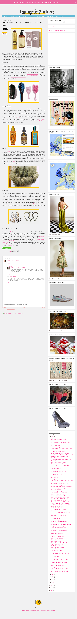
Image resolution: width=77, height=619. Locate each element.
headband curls (30, 203)
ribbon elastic (5, 242)
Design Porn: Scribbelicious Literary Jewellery (60, 469)
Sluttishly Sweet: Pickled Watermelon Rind (59, 479)
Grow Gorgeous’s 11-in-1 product (18, 77)
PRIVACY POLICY (45, 610)
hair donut (16, 231)
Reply (8, 263)
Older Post (43, 307)
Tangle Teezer (19, 117)
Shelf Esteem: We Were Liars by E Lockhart (59, 559)
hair (17, 252)
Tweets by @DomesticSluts (54, 26)
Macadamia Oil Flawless (32, 74)
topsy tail (9, 231)
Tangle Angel (42, 120)
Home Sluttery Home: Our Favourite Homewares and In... (62, 454)
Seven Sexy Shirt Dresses (56, 541)
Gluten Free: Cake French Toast (57, 547)
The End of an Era (54, 460)
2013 (52, 584)
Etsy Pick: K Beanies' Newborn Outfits (58, 500)
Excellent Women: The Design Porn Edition (59, 456)
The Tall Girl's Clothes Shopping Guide (58, 439)
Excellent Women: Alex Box (56, 545)
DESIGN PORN (40, 16)
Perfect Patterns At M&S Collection (58, 565)
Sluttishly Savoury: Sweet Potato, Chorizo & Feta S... (61, 509)
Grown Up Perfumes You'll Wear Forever (59, 568)
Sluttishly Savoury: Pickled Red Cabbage (59, 471)
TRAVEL (32, 16)
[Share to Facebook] (16, 251)
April (53, 577)
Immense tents (54, 548)
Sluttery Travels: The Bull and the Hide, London (60, 512)
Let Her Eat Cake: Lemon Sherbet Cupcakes (60, 497)
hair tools (20, 252)
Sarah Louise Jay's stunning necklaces (58, 491)
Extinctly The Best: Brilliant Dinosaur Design (60, 530)
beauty (6, 252)
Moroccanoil (7, 151)
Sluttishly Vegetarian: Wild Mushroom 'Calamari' (60, 542)
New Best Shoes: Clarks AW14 (57, 507)
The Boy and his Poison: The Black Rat (58, 462)
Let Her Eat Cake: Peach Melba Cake (58, 527)
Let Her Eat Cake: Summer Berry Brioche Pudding (61, 553)
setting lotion (15, 201)
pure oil (13, 161)
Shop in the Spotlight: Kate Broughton (58, 488)
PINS (57, 16)
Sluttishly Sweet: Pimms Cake (57, 539)
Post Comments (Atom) (11, 309)
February (53, 580)
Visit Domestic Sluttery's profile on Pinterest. (58, 30)
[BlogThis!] (13, 251)
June (53, 574)
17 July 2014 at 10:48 (21, 267)
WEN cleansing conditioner (32, 75)
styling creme (8, 201)
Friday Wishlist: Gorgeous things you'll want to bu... (61, 463)
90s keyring (10, 245)
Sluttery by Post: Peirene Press (57, 482)
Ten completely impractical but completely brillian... (61, 573)
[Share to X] (15, 251)
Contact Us (46, 607)
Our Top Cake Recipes (55, 445)
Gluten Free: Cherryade (56, 489)
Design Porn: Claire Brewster (57, 538)
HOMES (6, 16)
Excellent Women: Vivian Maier (57, 474)
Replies (10, 266)
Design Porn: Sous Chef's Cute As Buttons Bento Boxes (62, 480)
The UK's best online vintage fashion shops (59, 515)
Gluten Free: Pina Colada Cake (57, 518)
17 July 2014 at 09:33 (15, 260)
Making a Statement (55, 556)
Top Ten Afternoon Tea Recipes (57, 506)
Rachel (8, 260)
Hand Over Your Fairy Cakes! (57, 472)
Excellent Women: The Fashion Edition (59, 516)
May (52, 576)
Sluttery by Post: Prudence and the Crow (59, 521)
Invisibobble (5, 243)
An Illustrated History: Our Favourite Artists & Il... (61, 459)
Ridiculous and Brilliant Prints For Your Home (60, 503)
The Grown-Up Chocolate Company (58, 529)
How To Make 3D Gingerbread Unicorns (59, 447)
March (53, 579)
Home (24, 307)
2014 (52, 434)
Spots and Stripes (54, 477)
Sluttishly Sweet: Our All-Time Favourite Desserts (61, 441)
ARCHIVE (53, 610)
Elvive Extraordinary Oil (34, 157)
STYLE (25, 16)
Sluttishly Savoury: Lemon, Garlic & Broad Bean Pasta (61, 567)
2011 (52, 587)
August (53, 436)
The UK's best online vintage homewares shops (60, 485)
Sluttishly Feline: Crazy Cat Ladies (57, 532)
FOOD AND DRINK (15, 16)
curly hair (12, 252)
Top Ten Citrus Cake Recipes (56, 533)
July (52, 437)
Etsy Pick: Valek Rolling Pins (56, 550)
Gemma (12, 267)
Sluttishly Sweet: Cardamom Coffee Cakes (59, 483)
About (40, 607)
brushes (9, 252)
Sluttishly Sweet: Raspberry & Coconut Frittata (60, 535)
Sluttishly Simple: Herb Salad (57, 560)
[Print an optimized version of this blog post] (6, 249)
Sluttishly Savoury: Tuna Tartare (57, 513)
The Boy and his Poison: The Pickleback (59, 522)
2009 (52, 590)
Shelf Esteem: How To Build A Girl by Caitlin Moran (61, 498)
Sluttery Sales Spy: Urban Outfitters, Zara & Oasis (61, 554)
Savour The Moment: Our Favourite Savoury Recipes (61, 448)
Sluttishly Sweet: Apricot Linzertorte (58, 510)
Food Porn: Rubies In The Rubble (57, 536)
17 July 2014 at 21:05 (14, 276)
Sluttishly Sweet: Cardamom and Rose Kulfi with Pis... (61, 524)
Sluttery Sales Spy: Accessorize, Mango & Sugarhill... (61, 495)
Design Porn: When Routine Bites (58, 494)
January (53, 582)
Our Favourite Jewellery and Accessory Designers (61, 442)
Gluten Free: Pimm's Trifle (56, 457)
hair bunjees (42, 236)
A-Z (62, 16)
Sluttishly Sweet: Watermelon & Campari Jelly (60, 501)
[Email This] (12, 251)
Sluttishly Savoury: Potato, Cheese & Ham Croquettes (61, 486)
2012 (52, 585)
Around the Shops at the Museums (58, 544)
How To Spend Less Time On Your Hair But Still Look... (62, 504)
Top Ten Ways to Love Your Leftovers (58, 564)
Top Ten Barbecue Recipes (56, 475)
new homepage (37, 2)
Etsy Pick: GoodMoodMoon (56, 468)
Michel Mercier (41, 119)
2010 (52, 588)
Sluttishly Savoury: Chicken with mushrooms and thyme (62, 557)
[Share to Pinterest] (17, 251)
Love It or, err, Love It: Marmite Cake (58, 451)
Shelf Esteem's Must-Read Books (57, 444)
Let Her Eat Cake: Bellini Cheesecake (58, 466)
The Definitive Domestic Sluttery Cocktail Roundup (61, 450)
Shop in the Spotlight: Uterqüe (57, 519)
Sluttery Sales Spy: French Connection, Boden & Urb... (62, 465)
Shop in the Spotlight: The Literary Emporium (60, 571)
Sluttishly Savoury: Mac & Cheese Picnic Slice (60, 453)
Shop (35, 607)
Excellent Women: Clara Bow (57, 570)
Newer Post (4, 307)
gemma (15, 252)
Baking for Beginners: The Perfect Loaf (59, 562)
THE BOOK (50, 16)
